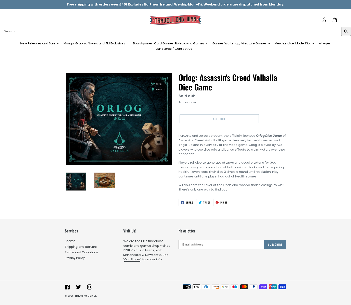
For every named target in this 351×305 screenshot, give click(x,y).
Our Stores (132, 259)
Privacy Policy (75, 258)
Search (70, 241)
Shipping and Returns (81, 246)
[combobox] (175, 31)
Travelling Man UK (86, 295)
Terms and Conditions (81, 252)
